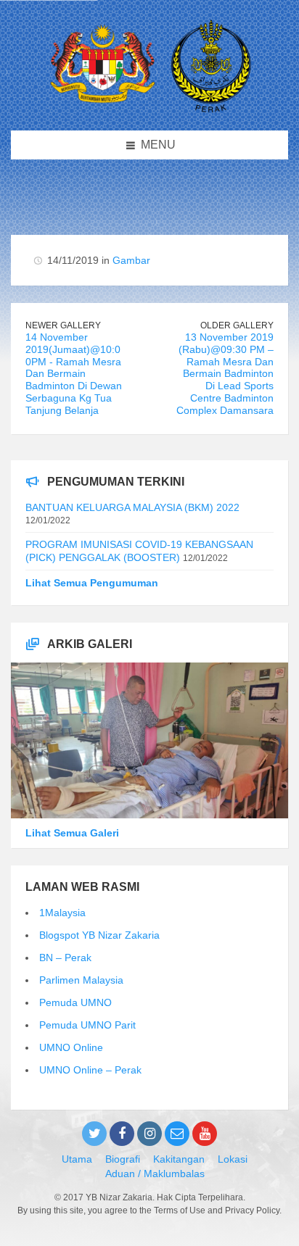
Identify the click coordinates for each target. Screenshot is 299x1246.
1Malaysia (62, 912)
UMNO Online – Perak (90, 1070)
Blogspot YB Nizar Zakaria (99, 935)
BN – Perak (65, 957)
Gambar (131, 260)
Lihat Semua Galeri (72, 833)
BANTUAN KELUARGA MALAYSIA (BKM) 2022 (132, 507)
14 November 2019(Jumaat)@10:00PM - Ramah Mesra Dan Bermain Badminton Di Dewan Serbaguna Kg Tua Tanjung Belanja (73, 373)
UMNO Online (71, 1047)
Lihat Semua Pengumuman (91, 583)
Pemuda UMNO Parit (87, 1025)
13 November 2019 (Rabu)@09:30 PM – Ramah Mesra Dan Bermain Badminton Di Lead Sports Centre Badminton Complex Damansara (225, 373)
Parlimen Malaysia (81, 980)
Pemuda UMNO (75, 1002)
